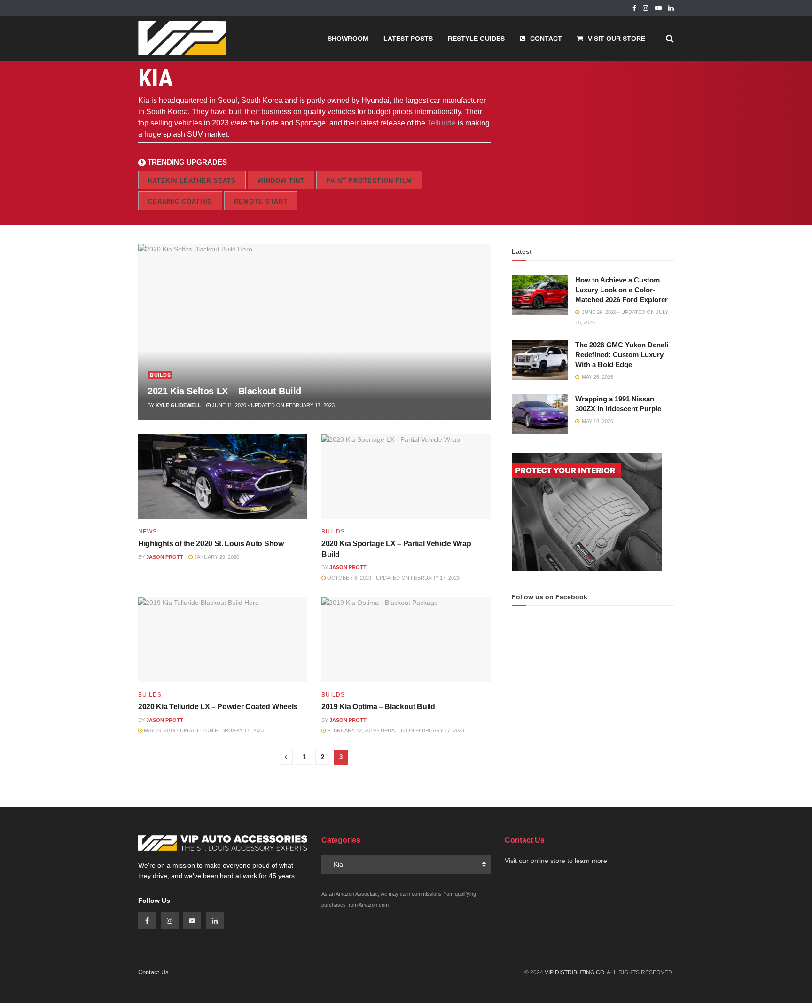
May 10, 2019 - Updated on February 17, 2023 (203, 730)
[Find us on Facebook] (634, 8)
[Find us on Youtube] (658, 8)
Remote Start (261, 201)
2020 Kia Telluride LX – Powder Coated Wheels (217, 707)
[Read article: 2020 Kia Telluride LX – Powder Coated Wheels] (222, 639)
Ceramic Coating (180, 201)
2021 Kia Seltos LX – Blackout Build (224, 391)
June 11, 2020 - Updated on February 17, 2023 (273, 405)
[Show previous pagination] (286, 757)
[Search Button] (670, 38)
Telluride (441, 123)
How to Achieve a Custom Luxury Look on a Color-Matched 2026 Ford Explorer (621, 290)
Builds (160, 375)
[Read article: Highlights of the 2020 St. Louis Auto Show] (222, 476)
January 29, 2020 (216, 557)
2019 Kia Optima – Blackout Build (378, 707)
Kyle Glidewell (178, 405)
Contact (546, 38)
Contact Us (153, 972)
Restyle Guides (476, 38)
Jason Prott (164, 557)
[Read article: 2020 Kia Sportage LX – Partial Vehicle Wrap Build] (406, 476)
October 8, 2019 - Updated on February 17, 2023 (393, 577)
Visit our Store (616, 38)
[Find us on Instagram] (645, 8)
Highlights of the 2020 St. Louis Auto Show (211, 544)
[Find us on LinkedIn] (671, 8)
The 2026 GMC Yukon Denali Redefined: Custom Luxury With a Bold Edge (621, 354)
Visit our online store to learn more (556, 860)
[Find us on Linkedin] (215, 920)
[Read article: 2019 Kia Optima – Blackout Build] (406, 639)
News (147, 531)
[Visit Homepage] (182, 38)
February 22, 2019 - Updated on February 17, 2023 (395, 730)
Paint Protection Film (369, 180)
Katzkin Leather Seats (192, 180)
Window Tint (281, 180)
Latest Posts (408, 38)
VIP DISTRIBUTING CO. (575, 972)
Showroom (348, 38)
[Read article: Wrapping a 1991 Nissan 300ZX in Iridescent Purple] (540, 414)
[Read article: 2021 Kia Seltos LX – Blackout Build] (314, 332)
